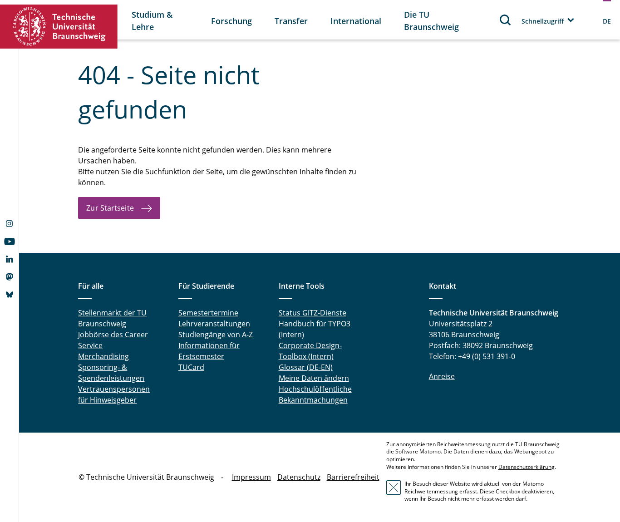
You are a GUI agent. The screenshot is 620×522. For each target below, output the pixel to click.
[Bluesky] (9, 295)
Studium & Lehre (152, 20)
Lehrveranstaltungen (214, 324)
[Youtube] (9, 242)
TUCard (191, 367)
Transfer (291, 20)
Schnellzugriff (543, 21)
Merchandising (103, 356)
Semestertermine (208, 313)
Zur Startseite (109, 208)
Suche (505, 19)
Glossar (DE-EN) (306, 367)
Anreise (442, 376)
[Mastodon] (9, 277)
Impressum (251, 477)
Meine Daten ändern (314, 378)
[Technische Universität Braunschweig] (59, 27)
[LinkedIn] (9, 260)
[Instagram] (9, 224)
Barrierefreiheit (353, 477)
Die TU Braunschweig (431, 20)
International (355, 20)
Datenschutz (298, 477)
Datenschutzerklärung (526, 467)
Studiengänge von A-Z (215, 335)
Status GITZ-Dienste (312, 313)
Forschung (231, 20)
